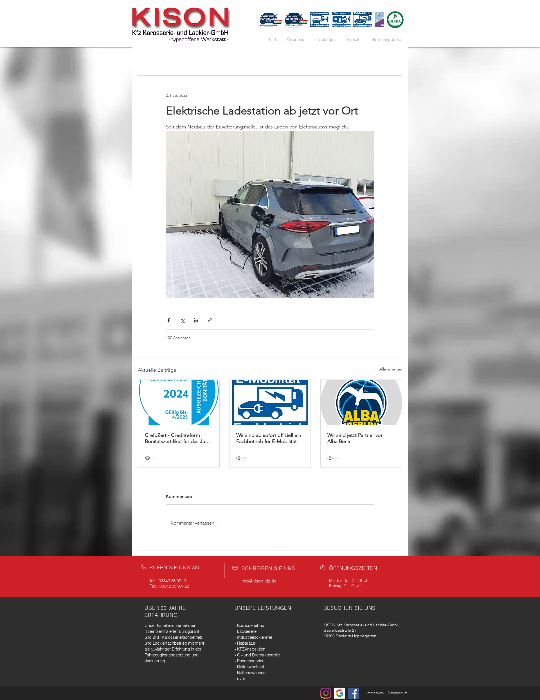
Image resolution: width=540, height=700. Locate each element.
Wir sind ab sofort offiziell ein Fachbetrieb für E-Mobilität (268, 438)
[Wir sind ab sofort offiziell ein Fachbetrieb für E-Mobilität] (270, 402)
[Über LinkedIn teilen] (196, 320)
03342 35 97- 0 (172, 580)
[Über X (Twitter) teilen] (182, 320)
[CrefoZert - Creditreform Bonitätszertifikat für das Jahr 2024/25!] (178, 402)
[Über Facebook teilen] (168, 320)
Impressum (375, 693)
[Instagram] (325, 693)
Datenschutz (397, 693)
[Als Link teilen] (210, 320)
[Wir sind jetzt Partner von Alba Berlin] (361, 402)
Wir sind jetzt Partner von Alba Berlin (355, 438)
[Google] (339, 693)
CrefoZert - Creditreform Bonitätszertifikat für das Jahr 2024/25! (177, 438)
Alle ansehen (390, 369)
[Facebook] (353, 693)
